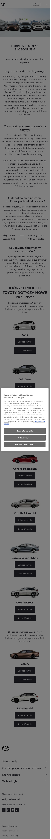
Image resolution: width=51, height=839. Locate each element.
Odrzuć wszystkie (24, 438)
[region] (25, 419)
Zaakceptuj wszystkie (25, 431)
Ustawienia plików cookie (25, 445)
